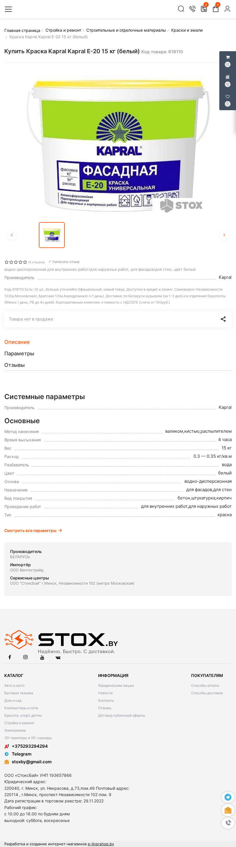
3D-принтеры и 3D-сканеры (28, 738)
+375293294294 (30, 746)
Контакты (106, 700)
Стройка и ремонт (19, 723)
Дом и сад (12, 700)
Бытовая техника (18, 693)
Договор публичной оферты (121, 715)
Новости (105, 693)
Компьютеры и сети (21, 708)
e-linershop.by (101, 844)
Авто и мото (14, 685)
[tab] (118, 342)
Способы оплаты (205, 685)
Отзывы (104, 708)
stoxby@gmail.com (32, 761)
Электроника (15, 730)
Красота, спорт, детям (23, 715)
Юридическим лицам (116, 685)
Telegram (21, 754)
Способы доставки (207, 693)
